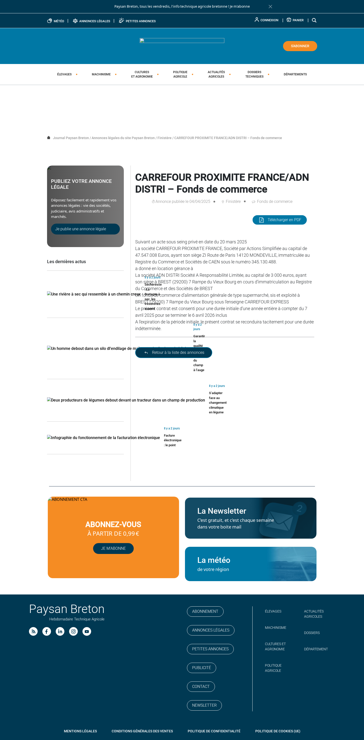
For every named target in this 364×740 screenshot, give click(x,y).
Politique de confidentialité (214, 731)
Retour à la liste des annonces (177, 352)
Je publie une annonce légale (80, 229)
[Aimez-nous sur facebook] (46, 631)
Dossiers (254, 74)
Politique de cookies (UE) (277, 731)
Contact (201, 686)
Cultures (142, 74)
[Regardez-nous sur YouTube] (86, 631)
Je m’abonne (113, 548)
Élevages (64, 74)
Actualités (216, 74)
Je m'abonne (240, 6)
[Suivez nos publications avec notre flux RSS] (33, 631)
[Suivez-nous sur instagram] (73, 631)
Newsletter (204, 705)
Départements (295, 74)
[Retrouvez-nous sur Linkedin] (60, 631)
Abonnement (205, 611)
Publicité (201, 667)
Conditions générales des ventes (142, 731)
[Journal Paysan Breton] (182, 46)
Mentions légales (80, 731)
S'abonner (300, 46)
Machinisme (101, 74)
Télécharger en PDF (284, 219)
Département (316, 649)
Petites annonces (210, 649)
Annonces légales (210, 630)
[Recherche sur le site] (314, 20)
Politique (180, 74)
